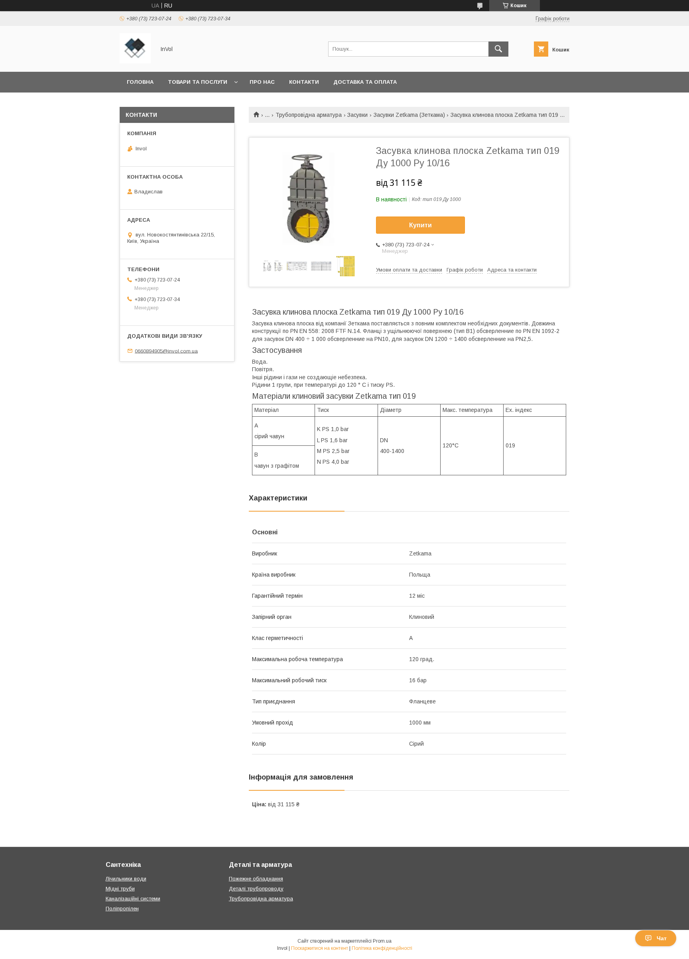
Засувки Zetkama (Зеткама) (409, 115)
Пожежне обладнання (256, 879)
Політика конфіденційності (382, 948)
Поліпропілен (122, 909)
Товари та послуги (197, 82)
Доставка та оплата (365, 82)
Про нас (262, 82)
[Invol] (135, 61)
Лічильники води (126, 879)
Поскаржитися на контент (319, 948)
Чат (662, 938)
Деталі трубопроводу (256, 889)
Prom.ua (382, 941)
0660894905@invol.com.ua (166, 351)
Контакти (304, 82)
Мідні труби (120, 889)
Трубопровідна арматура (309, 115)
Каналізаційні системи (133, 899)
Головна (140, 82)
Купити (420, 225)
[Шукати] (498, 49)
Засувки (357, 115)
